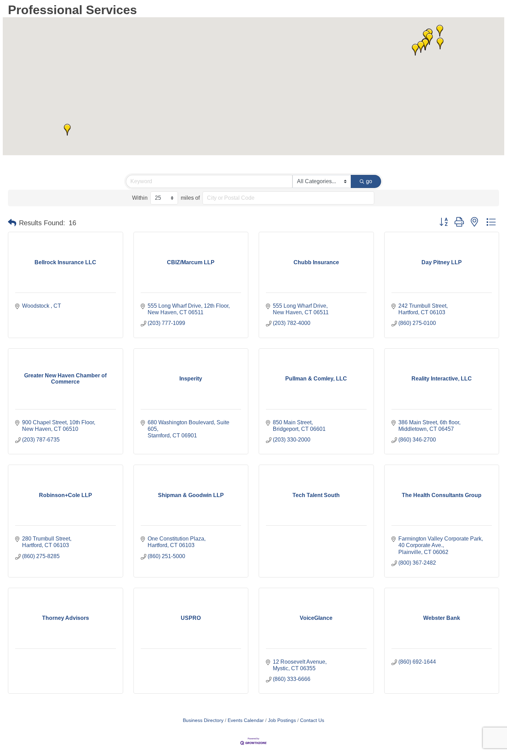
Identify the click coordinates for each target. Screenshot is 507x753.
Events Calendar (246, 720)
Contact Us (312, 720)
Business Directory (203, 720)
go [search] (369, 181)
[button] (67, 130)
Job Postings (282, 720)
